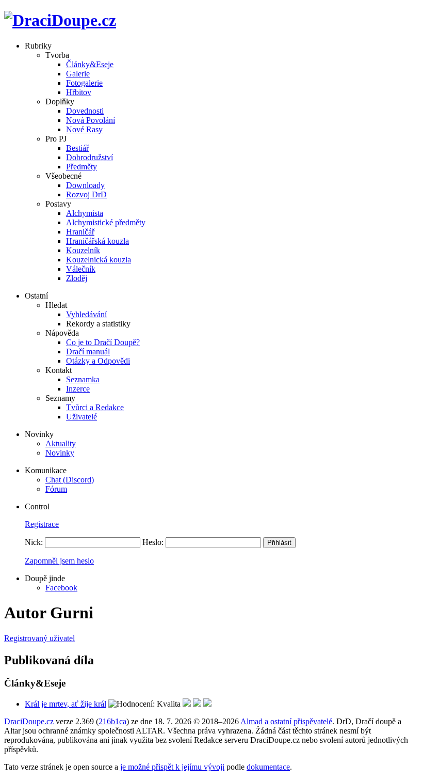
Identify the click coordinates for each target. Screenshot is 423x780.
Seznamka (83, 379)
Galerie (78, 73)
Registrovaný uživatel (39, 638)
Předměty (81, 166)
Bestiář (77, 148)
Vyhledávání (86, 314)
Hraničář (80, 231)
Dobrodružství (89, 157)
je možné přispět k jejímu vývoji (172, 766)
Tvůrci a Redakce (95, 407)
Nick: (34, 542)
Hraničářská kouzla (97, 241)
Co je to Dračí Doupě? (103, 342)
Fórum (56, 489)
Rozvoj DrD (86, 194)
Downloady (85, 185)
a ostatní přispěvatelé (298, 721)
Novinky (59, 452)
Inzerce (78, 388)
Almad (251, 721)
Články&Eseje (89, 64)
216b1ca (112, 721)
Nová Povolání (90, 120)
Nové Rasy (84, 129)
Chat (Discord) (69, 479)
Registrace (42, 524)
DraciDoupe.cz (29, 721)
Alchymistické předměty (105, 222)
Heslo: (153, 542)
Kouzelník (83, 250)
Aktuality (60, 443)
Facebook (61, 587)
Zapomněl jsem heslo (59, 560)
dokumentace (268, 766)
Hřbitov (78, 92)
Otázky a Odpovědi (98, 360)
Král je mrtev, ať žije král (65, 703)
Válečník (80, 268)
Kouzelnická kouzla (98, 259)
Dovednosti (85, 110)
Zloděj (76, 278)
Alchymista (84, 213)
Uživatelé (81, 416)
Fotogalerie (84, 83)
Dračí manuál (88, 351)
